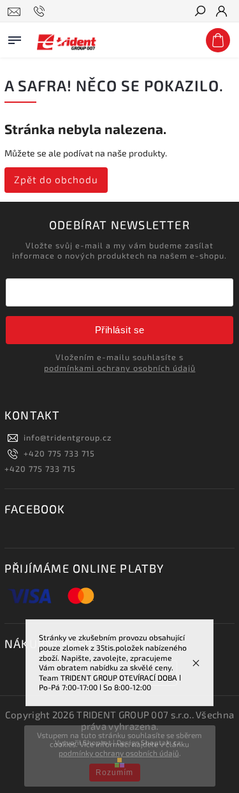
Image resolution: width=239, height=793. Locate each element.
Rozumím (114, 772)
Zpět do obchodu (56, 179)
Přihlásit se (120, 329)
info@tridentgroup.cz (68, 437)
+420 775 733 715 (59, 453)
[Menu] (14, 37)
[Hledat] (199, 12)
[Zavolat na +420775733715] (41, 11)
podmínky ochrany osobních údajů (119, 752)
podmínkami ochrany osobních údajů (120, 368)
